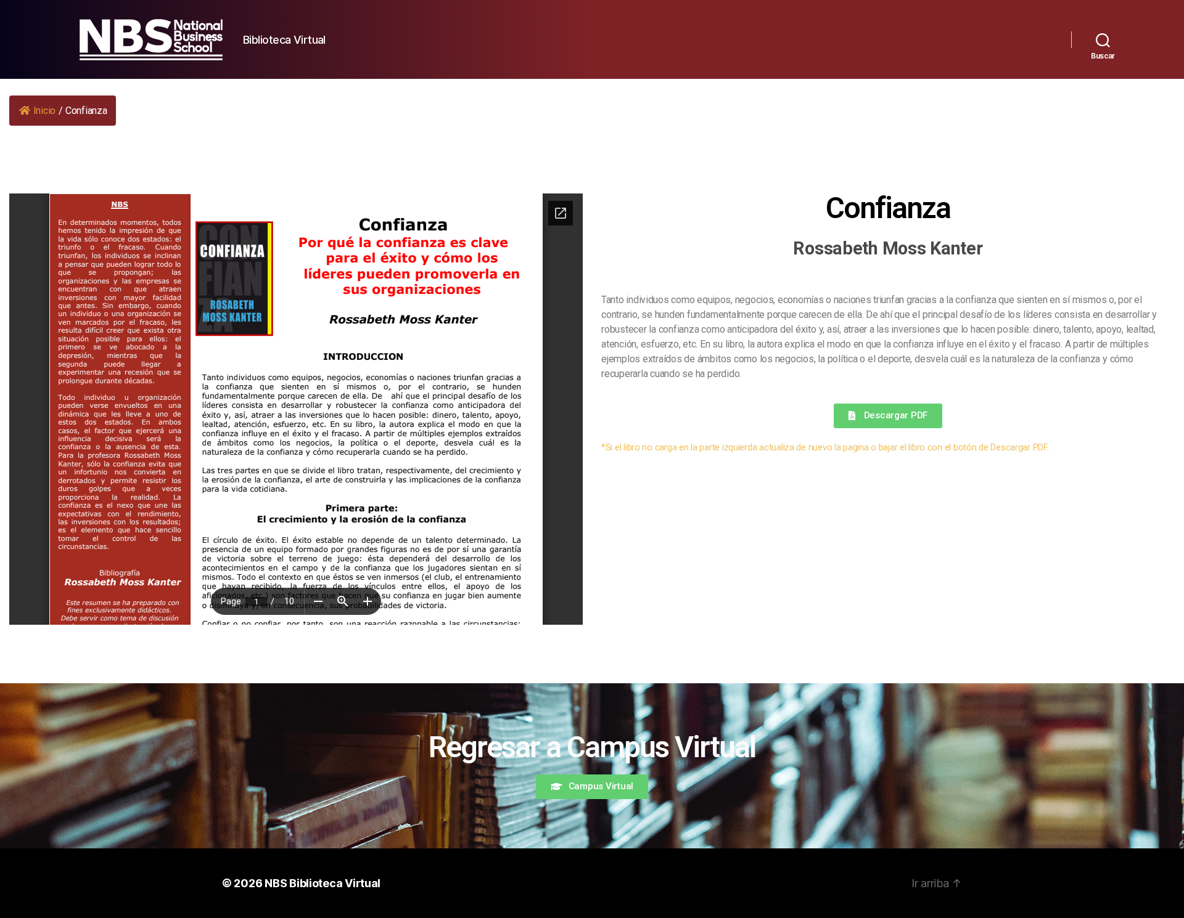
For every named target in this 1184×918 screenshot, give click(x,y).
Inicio (44, 110)
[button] (888, 416)
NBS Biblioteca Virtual (322, 883)
